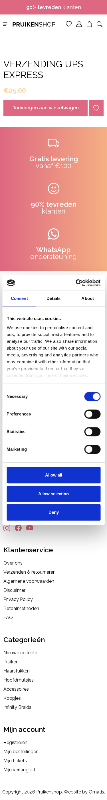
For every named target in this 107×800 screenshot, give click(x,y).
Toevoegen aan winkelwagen (46, 107)
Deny (54, 512)
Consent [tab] (19, 298)
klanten (53, 7)
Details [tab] (53, 298)
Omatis (96, 792)
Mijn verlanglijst (19, 769)
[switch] (92, 414)
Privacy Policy (18, 599)
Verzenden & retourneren (29, 572)
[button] (5, 23)
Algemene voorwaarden (28, 581)
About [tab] (87, 298)
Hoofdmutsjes (18, 680)
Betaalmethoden (21, 608)
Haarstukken (16, 671)
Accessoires (16, 689)
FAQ (8, 617)
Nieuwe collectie (20, 652)
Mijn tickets (15, 760)
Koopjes (12, 698)
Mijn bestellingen (21, 751)
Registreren (15, 742)
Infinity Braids (17, 707)
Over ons (13, 563)
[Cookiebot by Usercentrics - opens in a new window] (76, 283)
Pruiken (11, 662)
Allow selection (53, 493)
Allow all (53, 475)
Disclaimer (14, 590)
